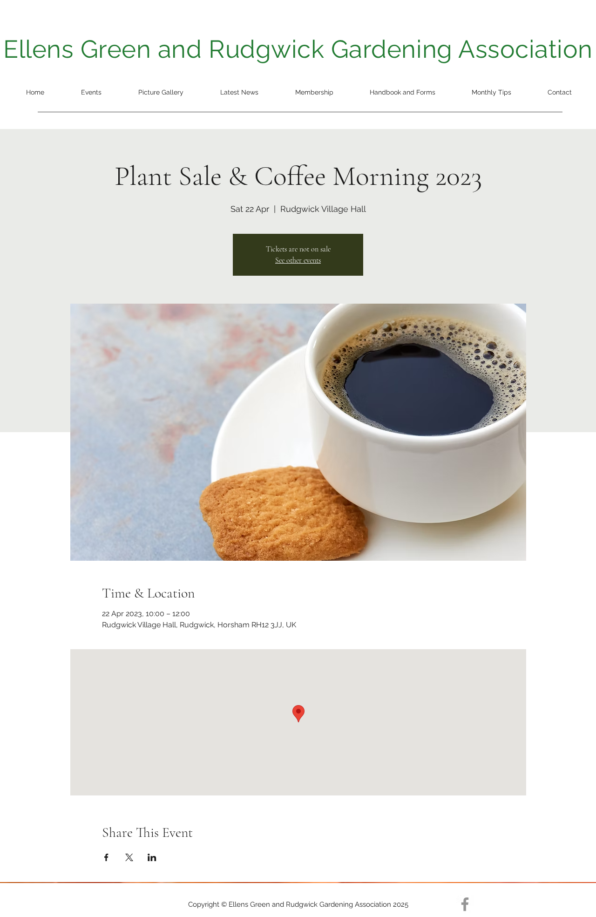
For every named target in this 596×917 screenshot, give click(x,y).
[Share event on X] (129, 857)
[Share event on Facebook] (106, 857)
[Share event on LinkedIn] (152, 857)
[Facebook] (465, 904)
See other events (298, 260)
